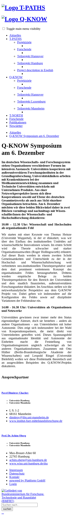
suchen (7, 508)
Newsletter (16, 126)
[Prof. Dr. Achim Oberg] (36, 427)
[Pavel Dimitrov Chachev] (36, 385)
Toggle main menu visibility (23, 28)
